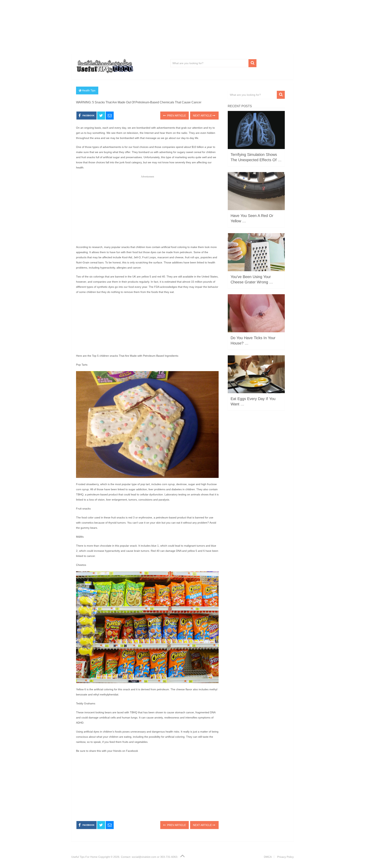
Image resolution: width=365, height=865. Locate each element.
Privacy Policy (285, 856)
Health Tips (88, 90)
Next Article (203, 115)
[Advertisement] (182, 26)
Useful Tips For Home (84, 856)
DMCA (268, 856)
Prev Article (176, 115)
